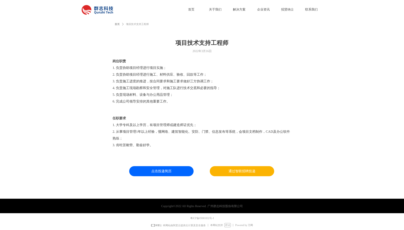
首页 (117, 24)
